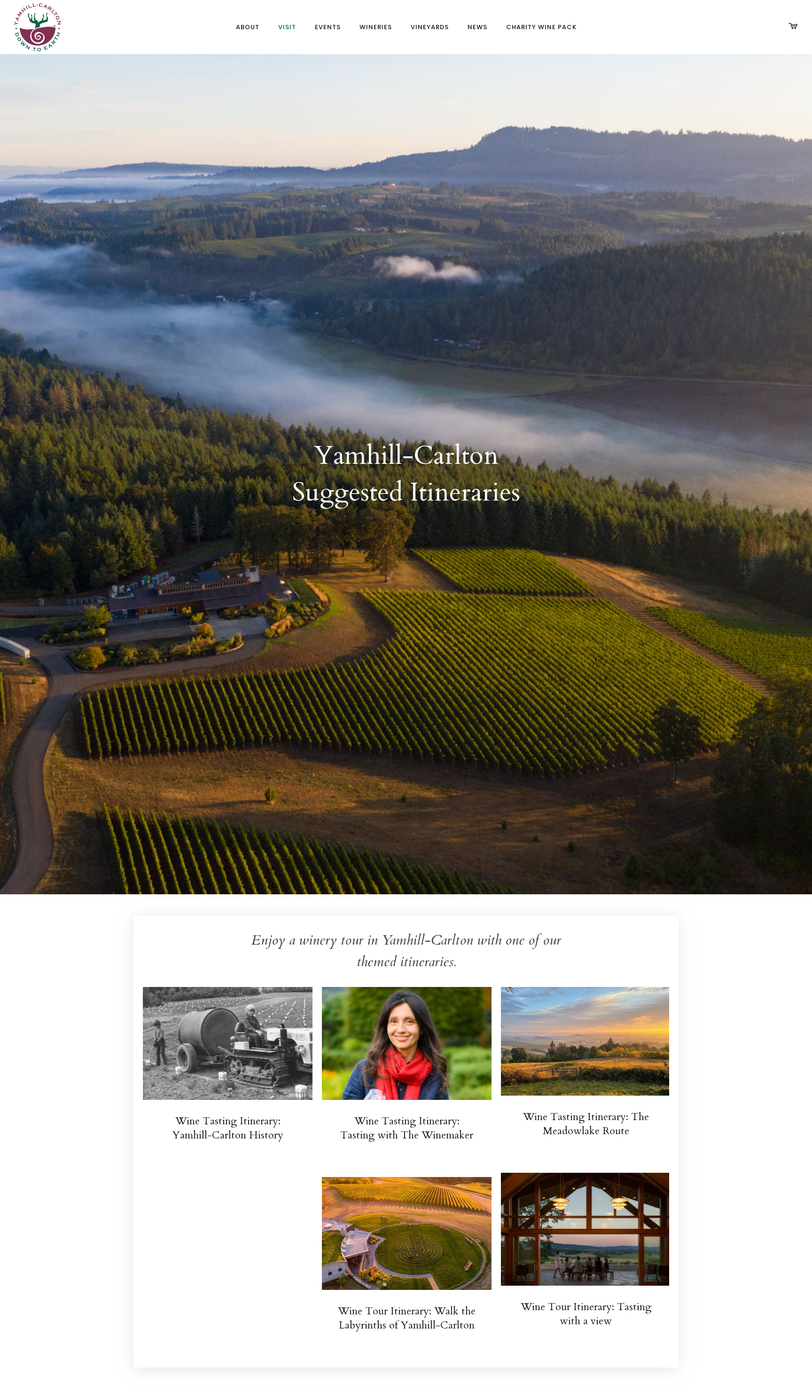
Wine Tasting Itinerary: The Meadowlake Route (586, 1124)
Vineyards (430, 27)
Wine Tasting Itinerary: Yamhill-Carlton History (227, 1128)
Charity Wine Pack (541, 27)
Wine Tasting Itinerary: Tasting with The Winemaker (406, 1128)
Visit (287, 27)
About (247, 27)
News (477, 27)
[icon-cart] (793, 27)
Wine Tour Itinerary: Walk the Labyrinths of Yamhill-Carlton (407, 1318)
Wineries (375, 27)
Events (328, 27)
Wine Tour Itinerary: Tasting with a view (586, 1314)
